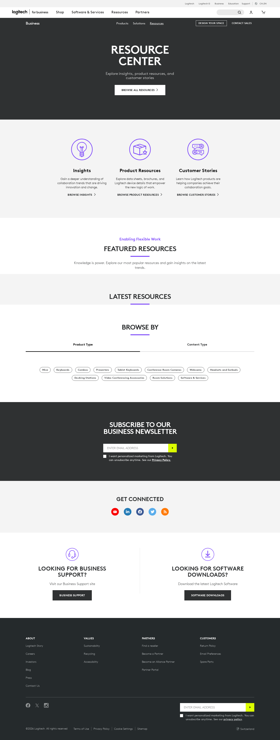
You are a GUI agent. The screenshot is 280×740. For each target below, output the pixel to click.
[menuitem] (122, 23)
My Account (251, 12)
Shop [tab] (60, 12)
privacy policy (232, 719)
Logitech (189, 4)
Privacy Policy (102, 728)
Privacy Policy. (161, 460)
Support (246, 3)
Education (233, 4)
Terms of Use (81, 728)
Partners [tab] (142, 12)
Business (219, 4)
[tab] (83, 343)
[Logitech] (32, 11)
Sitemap (142, 728)
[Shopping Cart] (263, 12)
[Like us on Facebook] (28, 705)
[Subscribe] (172, 448)
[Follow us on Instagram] (46, 705)
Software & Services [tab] (88, 12)
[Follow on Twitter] (37, 705)
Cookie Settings (123, 728)
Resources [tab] (119, 12)
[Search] (230, 12)
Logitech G (204, 4)
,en (263, 3)
